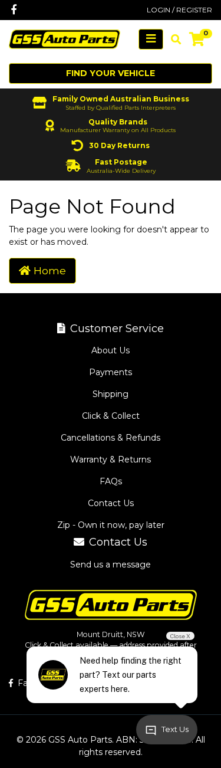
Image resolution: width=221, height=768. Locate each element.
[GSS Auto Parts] (64, 38)
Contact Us (111, 503)
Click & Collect (111, 416)
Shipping (110, 394)
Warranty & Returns (110, 459)
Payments (110, 372)
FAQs (111, 481)
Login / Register (179, 9)
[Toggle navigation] (150, 39)
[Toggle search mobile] (172, 39)
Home (48, 270)
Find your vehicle (110, 73)
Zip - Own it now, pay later (110, 525)
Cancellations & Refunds (110, 437)
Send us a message (110, 564)
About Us (110, 350)
